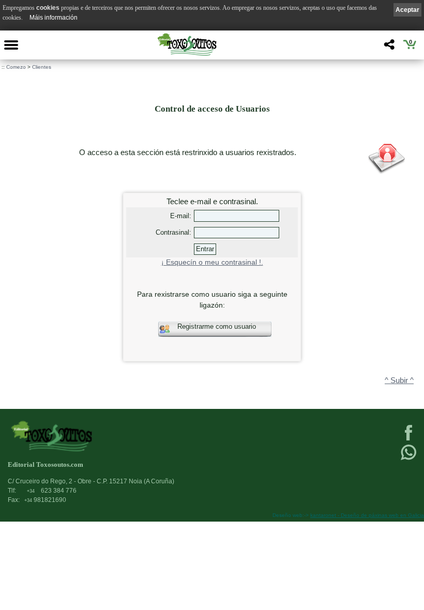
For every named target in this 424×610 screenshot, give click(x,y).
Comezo (16, 67)
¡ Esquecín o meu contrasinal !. (212, 262)
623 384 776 (52, 490)
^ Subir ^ (399, 380)
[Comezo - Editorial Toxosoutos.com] (186, 44)
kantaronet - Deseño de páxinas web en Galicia (367, 515)
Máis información (53, 17)
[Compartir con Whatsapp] (408, 459)
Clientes (41, 67)
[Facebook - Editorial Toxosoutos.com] (408, 439)
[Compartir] (388, 47)
